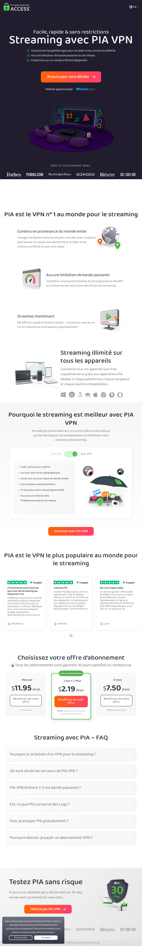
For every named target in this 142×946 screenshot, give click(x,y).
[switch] (71, 454)
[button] (71, 635)
